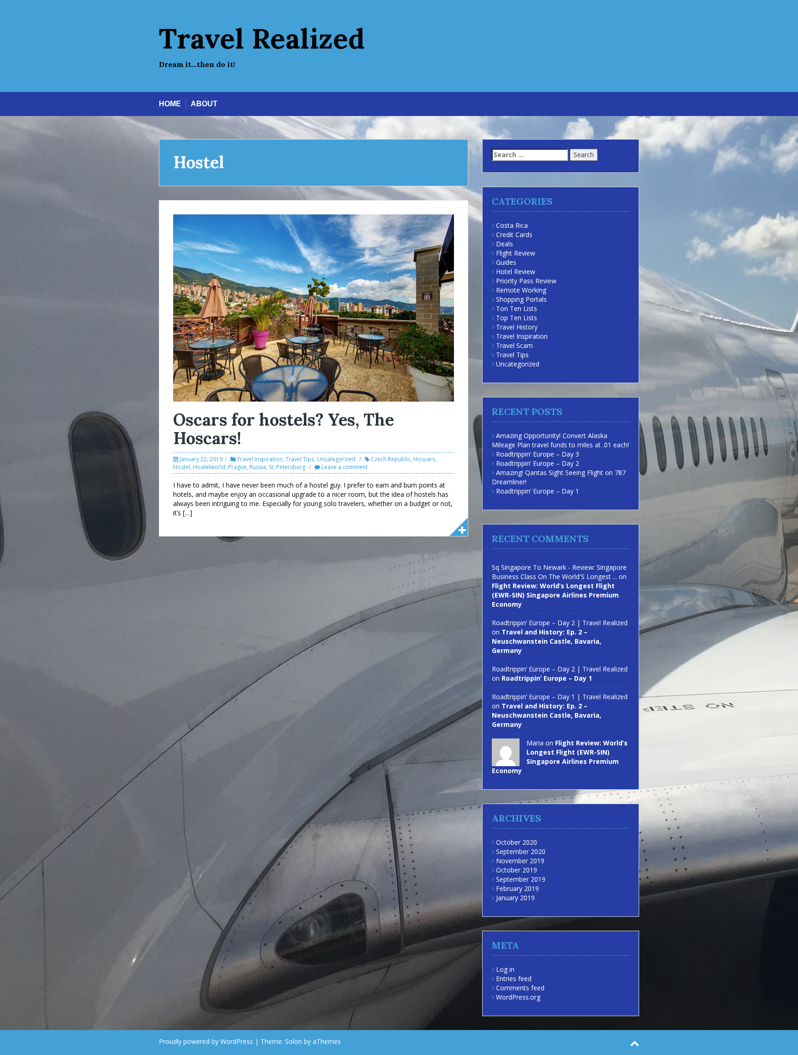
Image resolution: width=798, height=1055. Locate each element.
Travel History (517, 327)
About (204, 104)
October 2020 (516, 842)
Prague (237, 467)
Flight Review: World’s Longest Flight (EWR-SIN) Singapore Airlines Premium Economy (555, 595)
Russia (257, 467)
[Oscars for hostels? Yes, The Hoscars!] (313, 307)
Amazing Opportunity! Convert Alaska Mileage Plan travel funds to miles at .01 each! (560, 440)
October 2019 (516, 870)
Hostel (181, 467)
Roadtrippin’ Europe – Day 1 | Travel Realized (560, 696)
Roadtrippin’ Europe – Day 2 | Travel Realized (560, 622)
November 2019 (520, 860)
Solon (293, 1041)
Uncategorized (336, 459)
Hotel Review (515, 271)
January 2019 (515, 897)
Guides (506, 262)
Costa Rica (512, 225)
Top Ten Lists (516, 317)
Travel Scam (514, 345)
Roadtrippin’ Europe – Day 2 (537, 463)
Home (170, 104)
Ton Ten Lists (516, 308)
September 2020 (520, 851)
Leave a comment (344, 467)
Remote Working (521, 290)
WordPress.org (518, 997)
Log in (505, 969)
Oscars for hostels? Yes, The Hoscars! (283, 429)
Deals (504, 243)
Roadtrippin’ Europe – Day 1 (537, 491)
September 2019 (520, 879)
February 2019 (517, 888)
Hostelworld (209, 467)
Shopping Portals (521, 299)
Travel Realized (262, 38)
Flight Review (515, 253)
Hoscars (424, 459)
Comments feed (520, 987)
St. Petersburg (287, 467)
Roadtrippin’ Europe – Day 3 (537, 454)
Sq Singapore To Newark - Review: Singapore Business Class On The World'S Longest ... (559, 572)
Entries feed (514, 978)
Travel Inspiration (260, 459)
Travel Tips (299, 459)
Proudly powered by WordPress (206, 1041)
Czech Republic (391, 459)
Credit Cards (514, 234)
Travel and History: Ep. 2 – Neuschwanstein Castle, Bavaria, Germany (546, 641)
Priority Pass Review (526, 280)
